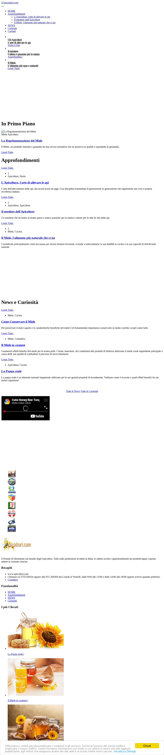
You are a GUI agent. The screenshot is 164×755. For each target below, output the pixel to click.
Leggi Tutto (14, 68)
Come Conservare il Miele (18, 321)
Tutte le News (73, 391)
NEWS (11, 25)
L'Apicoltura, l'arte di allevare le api (32, 16)
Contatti (12, 31)
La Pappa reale (11, 371)
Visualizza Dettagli (125, 751)
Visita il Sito (14, 45)
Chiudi (147, 746)
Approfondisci (15, 56)
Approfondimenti (16, 14)
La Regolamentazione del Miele (21, 140)
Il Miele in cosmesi (13, 345)
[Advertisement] (82, 94)
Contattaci (13, 579)
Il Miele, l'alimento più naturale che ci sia (34, 22)
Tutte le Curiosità (89, 391)
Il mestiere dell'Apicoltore (27, 19)
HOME (11, 11)
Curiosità (12, 28)
